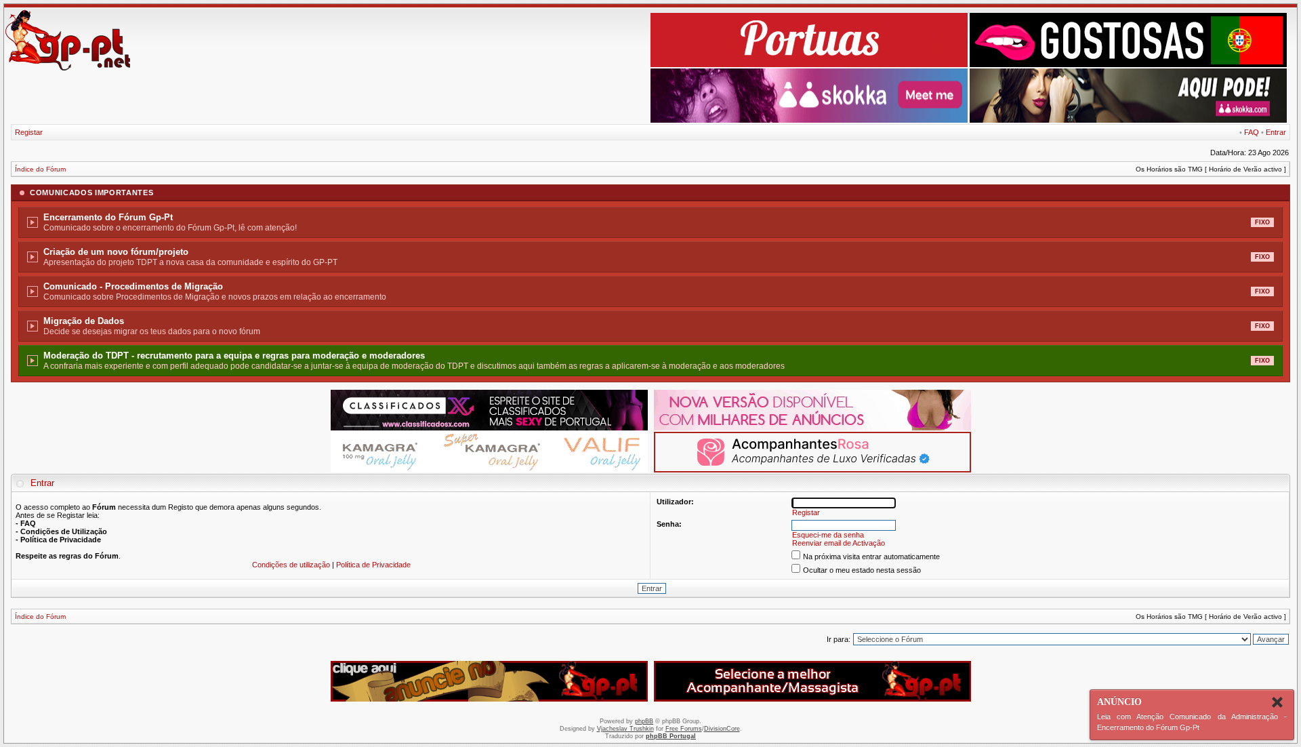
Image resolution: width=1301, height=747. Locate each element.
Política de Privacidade (373, 565)
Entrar (1276, 132)
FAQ (1251, 132)
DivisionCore (722, 728)
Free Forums (683, 728)
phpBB (644, 721)
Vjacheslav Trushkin (625, 728)
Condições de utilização (291, 565)
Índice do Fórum (40, 169)
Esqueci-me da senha (828, 535)
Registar (29, 132)
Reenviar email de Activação (838, 543)
